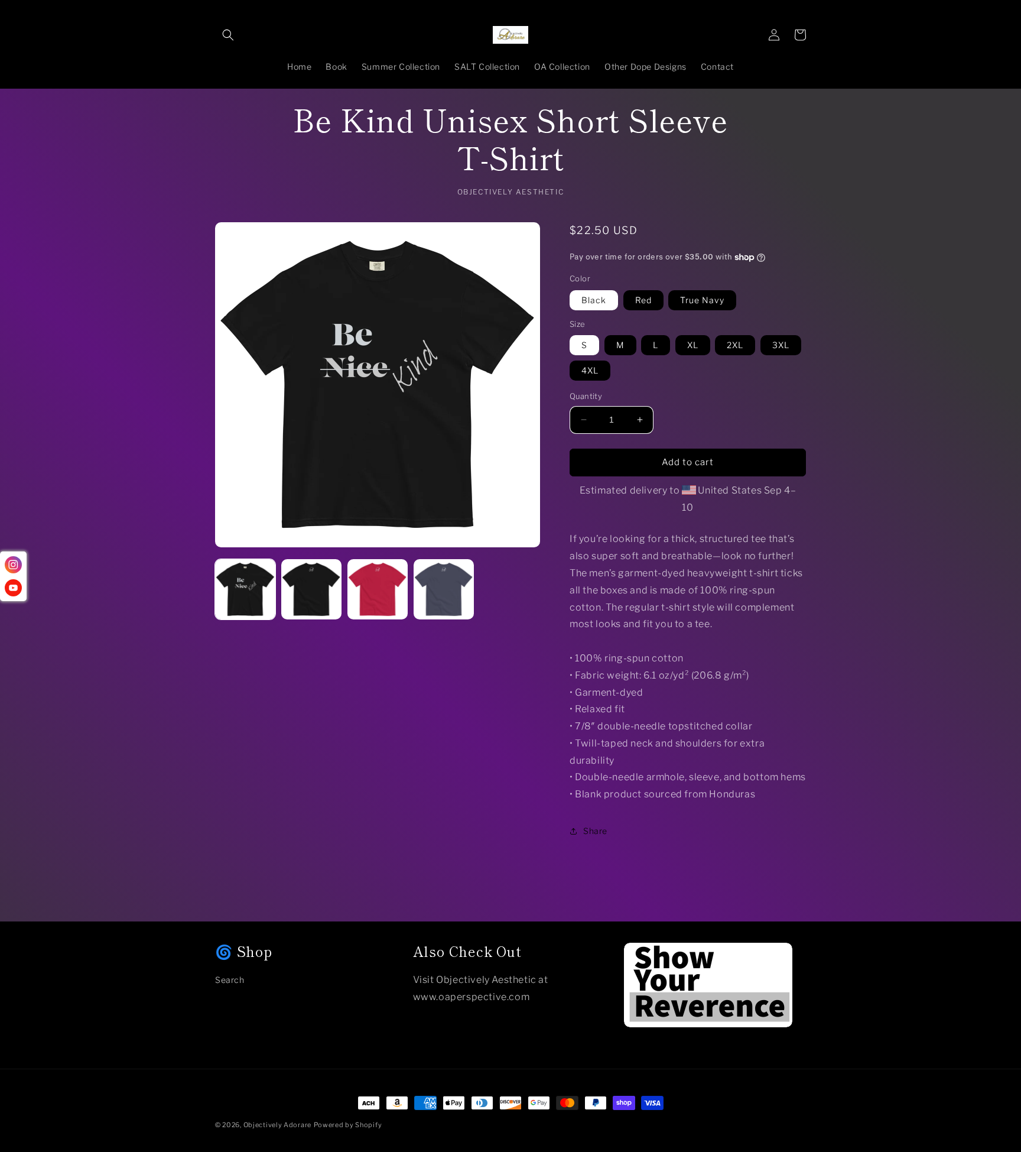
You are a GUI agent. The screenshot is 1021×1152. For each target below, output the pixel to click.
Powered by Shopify (348, 1125)
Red (643, 300)
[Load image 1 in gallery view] (245, 589)
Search (230, 980)
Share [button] (595, 831)
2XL (735, 345)
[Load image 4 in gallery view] (377, 589)
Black (593, 300)
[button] (228, 35)
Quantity (586, 396)
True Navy (702, 300)
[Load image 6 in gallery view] (444, 589)
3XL (780, 345)
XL (692, 345)
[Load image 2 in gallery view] (311, 589)
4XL (590, 370)
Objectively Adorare (277, 1125)
